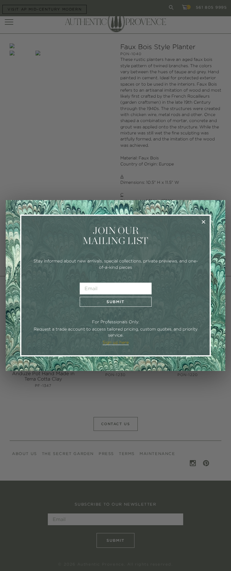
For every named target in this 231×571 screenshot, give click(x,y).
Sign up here (116, 342)
